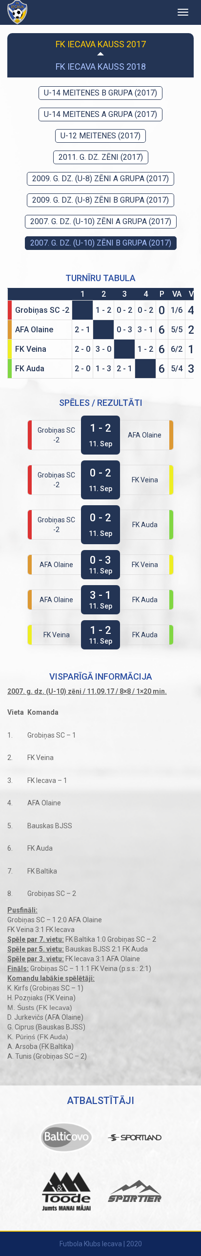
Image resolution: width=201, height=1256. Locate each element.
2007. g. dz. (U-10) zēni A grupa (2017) (100, 221)
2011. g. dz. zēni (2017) (101, 157)
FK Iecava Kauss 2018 (101, 66)
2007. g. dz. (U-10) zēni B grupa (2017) (100, 242)
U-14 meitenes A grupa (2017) (100, 114)
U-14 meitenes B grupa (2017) (100, 92)
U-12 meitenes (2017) (100, 135)
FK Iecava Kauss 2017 (101, 44)
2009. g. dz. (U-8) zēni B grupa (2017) (100, 200)
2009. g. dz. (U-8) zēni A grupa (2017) (100, 178)
